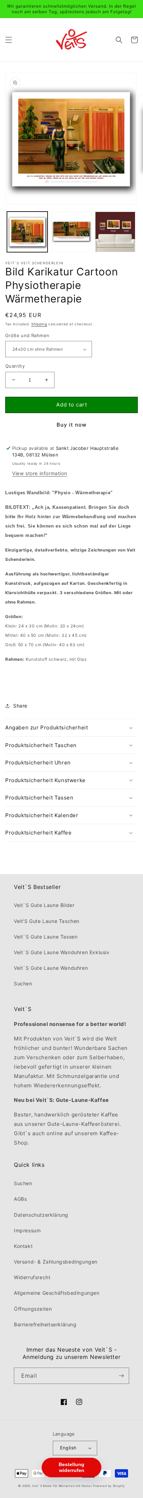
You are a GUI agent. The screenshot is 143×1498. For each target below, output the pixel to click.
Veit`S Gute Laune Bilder (44, 905)
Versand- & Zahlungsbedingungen (56, 1262)
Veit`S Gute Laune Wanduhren (51, 968)
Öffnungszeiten (33, 1309)
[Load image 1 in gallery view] (27, 232)
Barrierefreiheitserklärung (45, 1324)
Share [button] (20, 706)
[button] (8, 40)
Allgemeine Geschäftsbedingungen (57, 1293)
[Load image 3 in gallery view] (71, 232)
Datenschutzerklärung (41, 1215)
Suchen (23, 983)
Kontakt (23, 1246)
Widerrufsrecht (32, 1277)
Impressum (27, 1230)
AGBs (20, 1199)
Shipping (39, 324)
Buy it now (71, 424)
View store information (39, 473)
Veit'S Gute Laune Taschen (46, 921)
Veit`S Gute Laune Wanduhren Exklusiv (62, 952)
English (68, 1447)
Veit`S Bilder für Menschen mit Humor (62, 1486)
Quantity (15, 366)
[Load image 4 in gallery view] (115, 232)
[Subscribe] (121, 1376)
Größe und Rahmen (27, 335)
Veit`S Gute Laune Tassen (45, 937)
